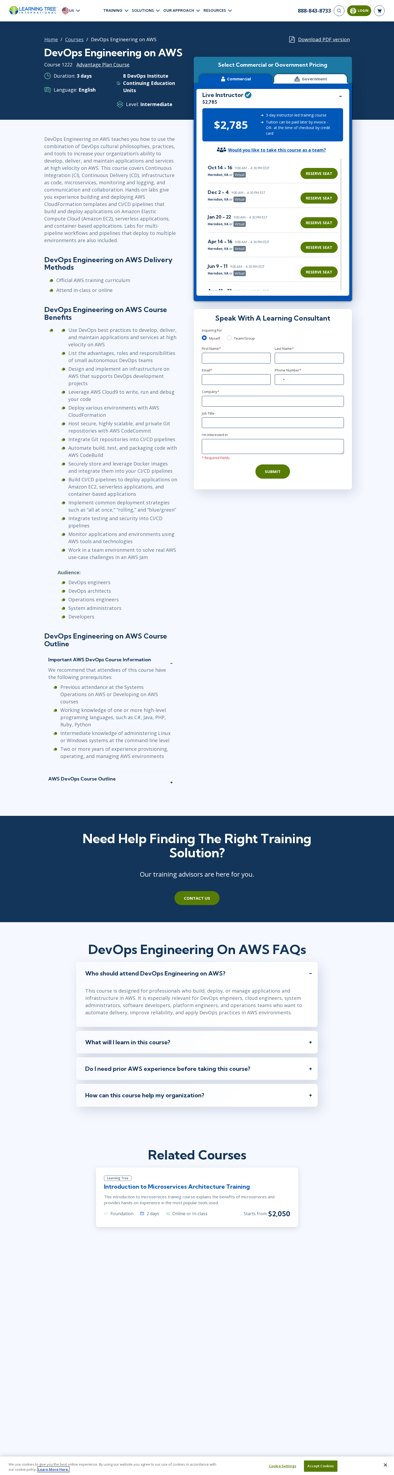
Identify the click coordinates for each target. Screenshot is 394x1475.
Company (210, 391)
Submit (273, 471)
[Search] (339, 10)
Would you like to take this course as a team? (277, 150)
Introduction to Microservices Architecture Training (177, 1186)
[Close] (385, 1465)
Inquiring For (212, 330)
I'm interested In (215, 434)
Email (207, 370)
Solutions (143, 10)
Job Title (208, 413)
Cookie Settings (282, 1465)
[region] (274, 224)
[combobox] (280, 379)
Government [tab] (314, 78)
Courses (74, 39)
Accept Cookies (320, 1465)
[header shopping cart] (379, 10)
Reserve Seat (319, 173)
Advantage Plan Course (102, 64)
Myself (214, 338)
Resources (214, 10)
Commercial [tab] (239, 78)
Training (112, 10)
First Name (211, 348)
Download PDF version (324, 39)
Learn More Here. (53, 1469)
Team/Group (244, 338)
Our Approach (178, 10)
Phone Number (288, 370)
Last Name (284, 348)
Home (51, 39)
